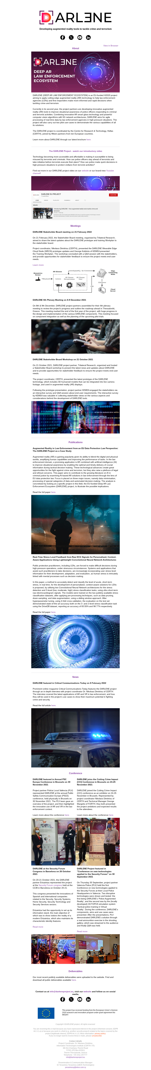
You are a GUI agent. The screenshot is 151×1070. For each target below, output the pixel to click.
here (53, 492)
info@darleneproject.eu (75, 1057)
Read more (38, 927)
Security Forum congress (50, 885)
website (85, 170)
